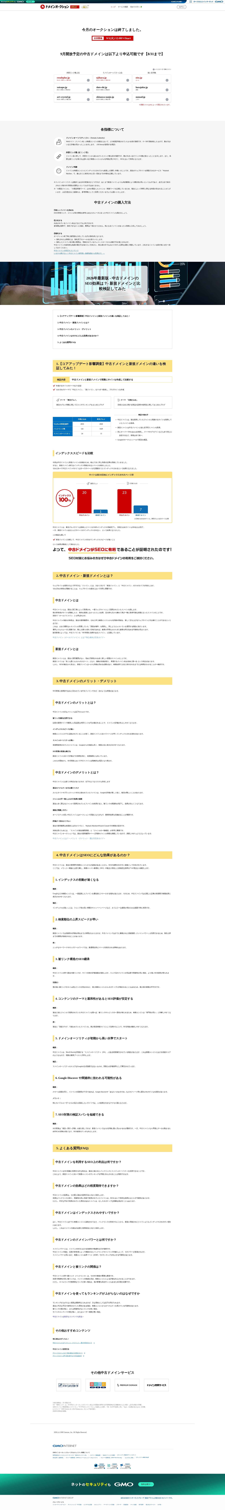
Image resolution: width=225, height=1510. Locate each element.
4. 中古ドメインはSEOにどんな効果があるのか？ (78, 336)
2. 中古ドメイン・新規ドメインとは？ (73, 323)
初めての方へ (135, 7)
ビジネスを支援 (88, 1504)
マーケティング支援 (109, 1504)
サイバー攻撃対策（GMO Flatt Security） (112, 1457)
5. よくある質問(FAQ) (67, 342)
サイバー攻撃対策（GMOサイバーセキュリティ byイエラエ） (82, 1457)
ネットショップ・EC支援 (74, 1504)
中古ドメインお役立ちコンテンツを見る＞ (68, 1317)
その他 (159, 1504)
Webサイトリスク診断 (109, 1455)
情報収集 (126, 1504)
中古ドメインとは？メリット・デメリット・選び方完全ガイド (72, 1343)
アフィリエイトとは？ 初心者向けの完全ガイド (68, 1353)
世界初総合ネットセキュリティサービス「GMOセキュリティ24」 (70, 1455)
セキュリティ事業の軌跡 (142, 1457)
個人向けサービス (150, 1504)
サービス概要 (123, 7)
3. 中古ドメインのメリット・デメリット (74, 329)
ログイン (181, 7)
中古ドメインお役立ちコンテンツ (66, 250)
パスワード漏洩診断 (95, 1455)
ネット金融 (133, 1504)
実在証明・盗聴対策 (58, 1457)
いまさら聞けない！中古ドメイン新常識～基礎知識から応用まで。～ (79, 253)
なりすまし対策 (129, 1457)
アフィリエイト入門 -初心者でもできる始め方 (67, 1356)
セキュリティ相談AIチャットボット (126, 1455)
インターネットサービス (59, 1504)
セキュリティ (97, 1504)
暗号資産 (141, 1504)
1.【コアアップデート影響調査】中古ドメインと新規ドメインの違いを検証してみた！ (94, 316)
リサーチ (118, 1504)
